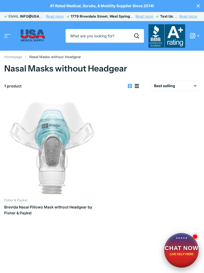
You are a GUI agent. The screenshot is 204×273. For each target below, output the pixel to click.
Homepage (13, 57)
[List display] (137, 86)
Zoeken (136, 35)
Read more (55, 16)
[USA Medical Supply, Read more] (194, 36)
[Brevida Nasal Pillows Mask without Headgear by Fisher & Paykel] (52, 146)
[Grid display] (130, 86)
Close (198, 6)
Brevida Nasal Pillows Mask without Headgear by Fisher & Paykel (48, 210)
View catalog (7, 36)
